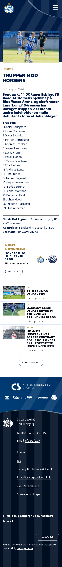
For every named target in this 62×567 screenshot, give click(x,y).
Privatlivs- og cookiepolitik (34, 477)
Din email (8, 521)
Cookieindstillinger (28, 494)
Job (19, 460)
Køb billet (14, 271)
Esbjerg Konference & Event (34, 469)
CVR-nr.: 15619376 (28, 486)
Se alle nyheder (31, 362)
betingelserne (25, 548)
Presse (21, 452)
